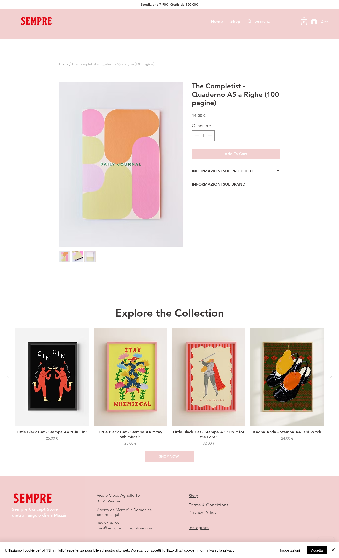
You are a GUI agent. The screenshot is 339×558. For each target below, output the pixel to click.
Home (63, 64)
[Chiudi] (333, 550)
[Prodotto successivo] (331, 376)
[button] (304, 21)
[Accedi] (312, 22)
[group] (169, 387)
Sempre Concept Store (35, 509)
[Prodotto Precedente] (8, 376)
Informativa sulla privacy (215, 550)
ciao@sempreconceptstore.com (125, 528)
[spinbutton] (203, 136)
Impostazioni (290, 550)
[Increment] (210, 136)
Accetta (317, 550)
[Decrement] (196, 136)
